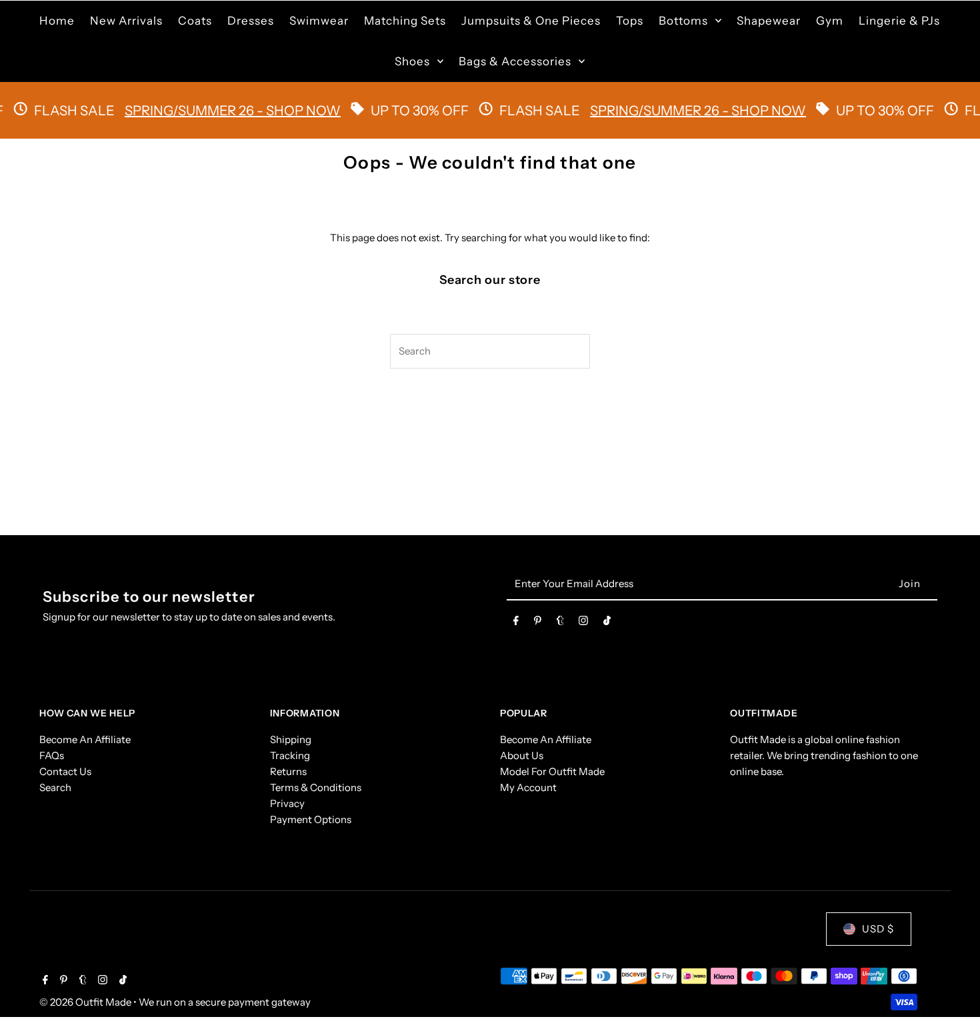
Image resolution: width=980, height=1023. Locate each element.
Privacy (287, 803)
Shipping (290, 739)
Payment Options (310, 819)
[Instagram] (583, 623)
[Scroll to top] (952, 988)
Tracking (290, 755)
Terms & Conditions (315, 787)
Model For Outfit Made (552, 771)
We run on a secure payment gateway (225, 1002)
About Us (521, 755)
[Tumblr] (560, 623)
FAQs (51, 755)
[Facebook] (516, 623)
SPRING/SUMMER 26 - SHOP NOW (215, 111)
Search (55, 787)
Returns (288, 771)
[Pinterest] (537, 623)
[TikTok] (607, 623)
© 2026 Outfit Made (86, 1002)
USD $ (878, 928)
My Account (528, 787)
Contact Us (65, 771)
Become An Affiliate (85, 739)
